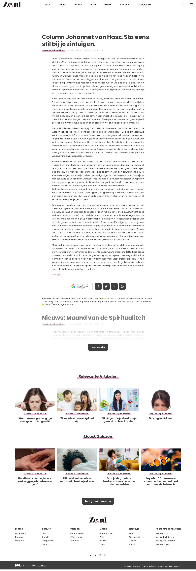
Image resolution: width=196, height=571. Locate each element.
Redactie (127, 566)
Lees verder (98, 347)
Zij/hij (102, 537)
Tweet (106, 286)
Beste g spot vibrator (165, 540)
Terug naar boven (96, 501)
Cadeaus (74, 540)
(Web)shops (76, 537)
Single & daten (106, 533)
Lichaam (46, 544)
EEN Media (42, 566)
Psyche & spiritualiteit (53, 50)
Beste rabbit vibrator (165, 537)
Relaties (103, 540)
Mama (48, 4)
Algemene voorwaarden (162, 566)
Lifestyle (107, 4)
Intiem (102, 544)
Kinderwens (20, 533)
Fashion (78, 4)
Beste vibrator (162, 533)
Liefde (93, 4)
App (122, 286)
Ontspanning (48, 540)
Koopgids (124, 4)
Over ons (136, 566)
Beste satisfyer (162, 544)
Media (132, 544)
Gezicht (45, 537)
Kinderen (19, 540)
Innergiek (57, 274)
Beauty (63, 4)
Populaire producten (168, 528)
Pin (114, 286)
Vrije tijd (132, 533)
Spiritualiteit (134, 537)
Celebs (132, 540)
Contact (176, 566)
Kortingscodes (144, 4)
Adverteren (146, 566)
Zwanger (19, 537)
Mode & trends (77, 533)
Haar (44, 533)
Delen (98, 286)
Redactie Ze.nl (96, 50)
